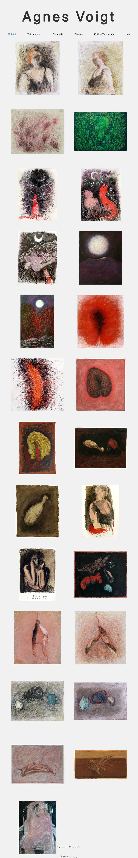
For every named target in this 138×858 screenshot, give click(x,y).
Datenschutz (74, 847)
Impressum (62, 847)
